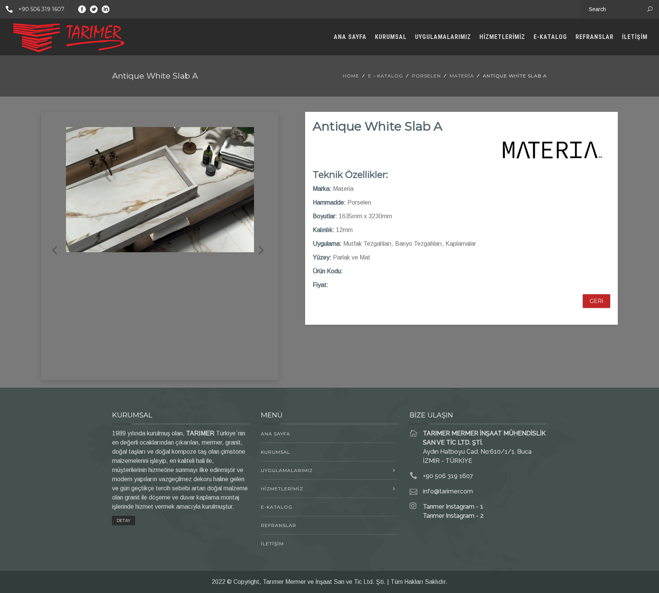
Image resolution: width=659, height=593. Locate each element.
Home (351, 76)
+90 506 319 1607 (41, 9)
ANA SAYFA (350, 36)
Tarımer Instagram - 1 (453, 506)
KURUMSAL (391, 36)
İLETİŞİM (635, 36)
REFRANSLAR (594, 36)
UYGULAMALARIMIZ (443, 36)
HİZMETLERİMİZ (502, 36)
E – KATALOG (385, 76)
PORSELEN (426, 76)
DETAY (123, 520)
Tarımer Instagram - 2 (453, 515)
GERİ (596, 301)
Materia (462, 76)
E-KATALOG (550, 36)
